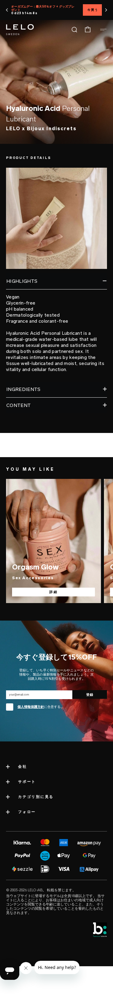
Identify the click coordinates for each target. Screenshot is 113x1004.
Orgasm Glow (35, 567)
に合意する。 (40, 707)
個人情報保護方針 (30, 707)
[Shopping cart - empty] (87, 29)
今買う (92, 10)
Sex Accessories (33, 578)
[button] (7, 10)
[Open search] (74, 29)
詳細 (53, 592)
